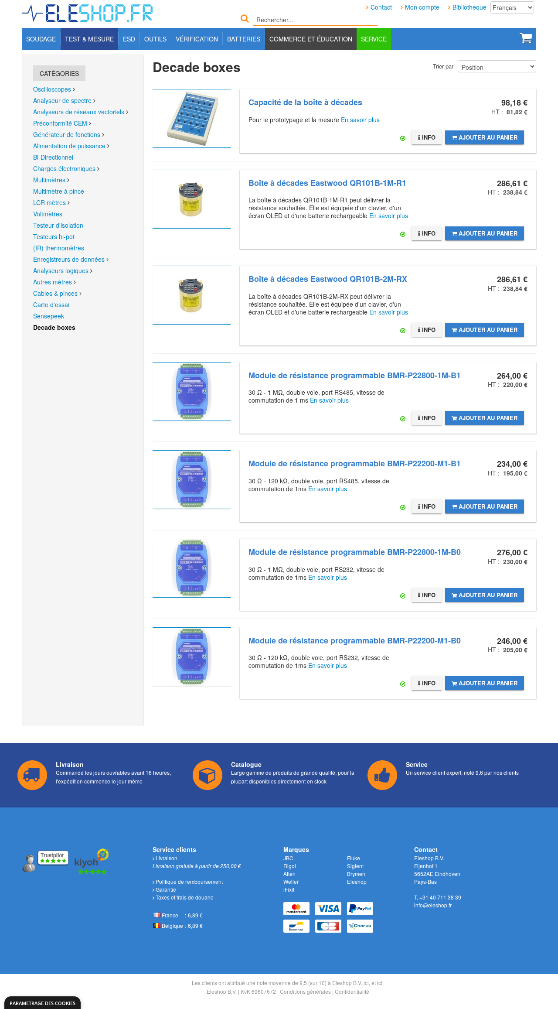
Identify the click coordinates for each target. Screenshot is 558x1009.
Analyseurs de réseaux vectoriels (78, 111)
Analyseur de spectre (62, 100)
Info (428, 137)
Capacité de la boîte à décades (305, 102)
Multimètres (49, 179)
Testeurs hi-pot (54, 236)
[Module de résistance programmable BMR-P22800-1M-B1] (192, 391)
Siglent (355, 865)
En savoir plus (360, 119)
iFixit (288, 889)
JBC (288, 858)
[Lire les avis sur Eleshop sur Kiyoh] (92, 860)
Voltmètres (47, 213)
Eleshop (357, 881)
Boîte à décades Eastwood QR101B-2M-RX (327, 278)
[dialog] (42, 1002)
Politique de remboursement (188, 881)
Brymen (356, 873)
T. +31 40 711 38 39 (437, 897)
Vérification (197, 38)
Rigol (289, 865)
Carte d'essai (51, 304)
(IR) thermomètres (58, 247)
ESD (129, 38)
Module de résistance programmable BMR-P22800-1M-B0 (354, 552)
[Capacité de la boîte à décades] (192, 118)
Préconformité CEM (60, 123)
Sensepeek (48, 315)
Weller (291, 881)
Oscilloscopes (52, 89)
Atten (289, 873)
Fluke (353, 858)
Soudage (41, 38)
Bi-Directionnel (53, 157)
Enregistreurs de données (69, 259)
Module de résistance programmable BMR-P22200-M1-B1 (354, 463)
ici (366, 982)
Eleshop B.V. (222, 991)
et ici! (377, 982)
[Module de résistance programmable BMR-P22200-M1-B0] (192, 656)
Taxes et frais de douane (184, 897)
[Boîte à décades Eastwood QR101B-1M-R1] (192, 199)
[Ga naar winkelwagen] (526, 37)
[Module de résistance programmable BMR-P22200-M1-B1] (192, 479)
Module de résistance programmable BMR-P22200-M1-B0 (354, 640)
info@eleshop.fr (433, 905)
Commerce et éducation (310, 38)
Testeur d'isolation (58, 225)
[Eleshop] (88, 11)
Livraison (165, 858)
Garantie (165, 889)
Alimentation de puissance (69, 145)
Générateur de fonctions (66, 134)
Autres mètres (52, 281)
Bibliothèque (470, 7)
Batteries (243, 38)
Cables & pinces (55, 293)
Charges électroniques (64, 168)
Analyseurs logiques (60, 270)
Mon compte (422, 7)
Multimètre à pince (58, 191)
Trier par (443, 66)
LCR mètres (49, 202)
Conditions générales (305, 991)
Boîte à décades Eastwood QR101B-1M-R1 (327, 182)
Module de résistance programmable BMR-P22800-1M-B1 (354, 375)
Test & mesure (89, 38)
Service (374, 38)
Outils (155, 38)
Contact (381, 7)
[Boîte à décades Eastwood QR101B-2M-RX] (192, 295)
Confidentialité (352, 991)
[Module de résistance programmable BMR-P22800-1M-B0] (192, 568)
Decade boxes (54, 327)
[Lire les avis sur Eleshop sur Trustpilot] (46, 860)
